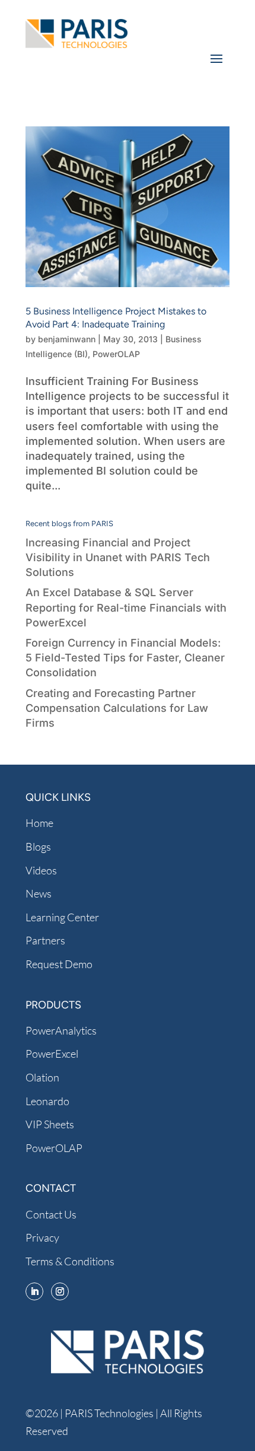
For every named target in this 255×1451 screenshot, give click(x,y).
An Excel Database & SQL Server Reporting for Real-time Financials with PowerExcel (126, 607)
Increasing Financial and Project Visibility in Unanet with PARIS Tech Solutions (118, 557)
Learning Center (62, 917)
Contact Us (51, 1214)
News (39, 893)
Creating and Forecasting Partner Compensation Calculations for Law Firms (117, 708)
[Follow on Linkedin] (34, 1291)
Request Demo (59, 963)
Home (39, 822)
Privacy (42, 1237)
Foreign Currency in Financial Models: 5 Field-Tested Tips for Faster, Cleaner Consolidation (125, 658)
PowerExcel (52, 1053)
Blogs (38, 846)
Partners (45, 940)
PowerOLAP (116, 354)
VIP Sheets (50, 1124)
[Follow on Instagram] (60, 1291)
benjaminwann (66, 339)
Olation (42, 1077)
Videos (41, 870)
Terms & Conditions (70, 1261)
